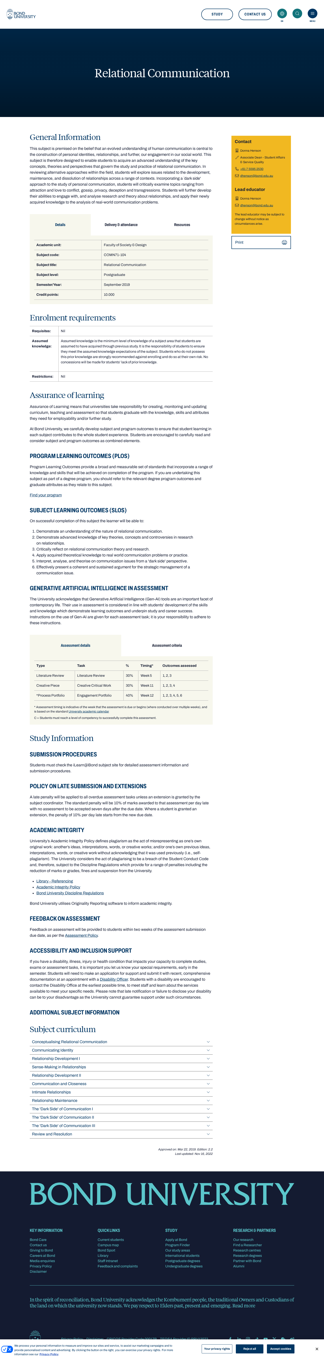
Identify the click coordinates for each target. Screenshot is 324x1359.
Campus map (108, 1245)
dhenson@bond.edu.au (256, 175)
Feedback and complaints (118, 1266)
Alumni (238, 1266)
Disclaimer (38, 1271)
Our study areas (177, 1250)
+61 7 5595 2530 (251, 169)
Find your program (46, 495)
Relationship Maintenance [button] (54, 1100)
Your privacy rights (217, 1348)
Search (297, 13)
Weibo (292, 1339)
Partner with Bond (247, 1261)
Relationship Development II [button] (56, 1075)
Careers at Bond (42, 1255)
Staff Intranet (108, 1261)
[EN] (282, 13)
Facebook (230, 1339)
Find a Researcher (247, 1245)
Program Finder (177, 1245)
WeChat (283, 1339)
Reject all (249, 1348)
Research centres (247, 1250)
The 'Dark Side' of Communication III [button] (63, 1125)
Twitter (274, 1339)
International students (182, 1255)
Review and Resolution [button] (52, 1134)
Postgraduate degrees (182, 1261)
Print (239, 242)
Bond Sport (106, 1250)
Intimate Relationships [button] (51, 1092)
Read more (243, 1305)
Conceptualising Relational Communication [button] (69, 1042)
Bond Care (38, 1240)
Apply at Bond (176, 1240)
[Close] (317, 1349)
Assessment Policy (81, 935)
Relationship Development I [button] (56, 1058)
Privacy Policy (41, 1266)
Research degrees (247, 1255)
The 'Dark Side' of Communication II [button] (63, 1117)
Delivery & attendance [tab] (121, 224)
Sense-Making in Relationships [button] (59, 1067)
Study (217, 14)
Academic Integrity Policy (58, 887)
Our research (243, 1240)
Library (103, 1255)
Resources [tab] (182, 224)
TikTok (257, 1339)
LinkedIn (239, 1339)
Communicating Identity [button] (52, 1050)
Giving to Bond (41, 1250)
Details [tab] (60, 224)
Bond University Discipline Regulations (70, 893)
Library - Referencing (54, 881)
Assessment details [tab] (75, 645)
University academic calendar (89, 711)
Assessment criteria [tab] (167, 645)
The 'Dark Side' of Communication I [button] (62, 1109)
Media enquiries (42, 1261)
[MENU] (312, 13)
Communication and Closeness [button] (59, 1084)
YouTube (265, 1339)
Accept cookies (280, 1348)
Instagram (248, 1339)
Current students (111, 1240)
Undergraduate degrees (184, 1266)
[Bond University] (21, 14)
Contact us (255, 14)
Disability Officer (114, 979)
